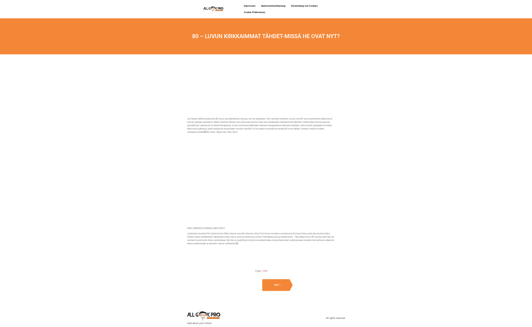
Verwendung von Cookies (304, 6)
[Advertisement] (261, 95)
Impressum (249, 6)
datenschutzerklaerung (273, 6)
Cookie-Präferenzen (254, 12)
